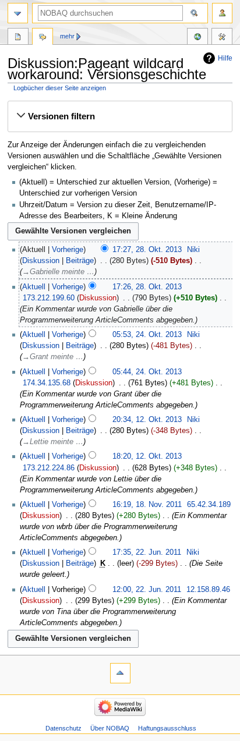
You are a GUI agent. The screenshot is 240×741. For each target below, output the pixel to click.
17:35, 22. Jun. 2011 (146, 552)
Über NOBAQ (109, 728)
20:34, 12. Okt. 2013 (147, 420)
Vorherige (67, 250)
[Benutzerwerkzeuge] (222, 13)
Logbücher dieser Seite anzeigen (59, 87)
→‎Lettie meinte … (52, 442)
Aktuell (33, 287)
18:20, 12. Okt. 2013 (147, 456)
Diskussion (40, 261)
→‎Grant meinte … (52, 357)
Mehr (67, 36)
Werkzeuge (222, 38)
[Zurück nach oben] (120, 673)
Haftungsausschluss (167, 728)
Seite (18, 38)
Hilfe (225, 58)
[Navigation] (18, 13)
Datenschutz (63, 728)
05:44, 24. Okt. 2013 (147, 372)
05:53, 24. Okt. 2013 (147, 335)
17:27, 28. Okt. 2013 (147, 250)
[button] (119, 116)
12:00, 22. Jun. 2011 (146, 590)
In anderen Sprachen (197, 38)
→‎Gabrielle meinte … (58, 272)
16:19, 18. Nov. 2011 (147, 505)
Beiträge (80, 261)
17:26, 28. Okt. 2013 (147, 287)
